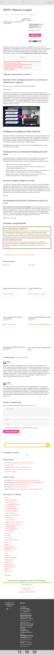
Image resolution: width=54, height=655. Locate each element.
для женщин (24, 615)
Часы (5, 573)
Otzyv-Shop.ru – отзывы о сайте (20, 484)
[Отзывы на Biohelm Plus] (39, 275)
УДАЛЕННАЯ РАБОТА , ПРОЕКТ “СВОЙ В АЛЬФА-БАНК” (17, 467)
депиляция (21, 611)
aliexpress (23, 606)
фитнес (26, 644)
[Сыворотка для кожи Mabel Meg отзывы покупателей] (39, 304)
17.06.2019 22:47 (10, 363)
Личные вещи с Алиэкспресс (12, 515)
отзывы (23, 629)
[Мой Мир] (33, 41)
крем (27, 624)
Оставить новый (21, 357)
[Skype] (40, 41)
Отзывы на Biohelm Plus (34, 288)
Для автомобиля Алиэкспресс (12, 504)
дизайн (28, 611)
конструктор (28, 620)
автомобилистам (24, 608)
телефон (32, 254)
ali (20, 606)
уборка (24, 644)
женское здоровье (25, 617)
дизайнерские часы (23, 613)
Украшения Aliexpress (10, 526)
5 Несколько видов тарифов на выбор (13, 66)
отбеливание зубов (29, 627)
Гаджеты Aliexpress (10, 502)
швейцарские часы (26, 646)
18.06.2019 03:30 (10, 384)
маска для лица (24, 625)
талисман (30, 642)
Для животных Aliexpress (11, 511)
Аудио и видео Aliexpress (11, 499)
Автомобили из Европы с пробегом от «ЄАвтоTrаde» (17, 469)
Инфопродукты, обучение (10, 548)
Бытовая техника (8, 537)
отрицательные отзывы (9, 254)
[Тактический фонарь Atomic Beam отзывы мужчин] (14, 304)
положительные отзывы (20, 254)
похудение (29, 637)
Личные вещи (7, 555)
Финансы (6, 568)
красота (22, 624)
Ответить (5, 378)
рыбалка (22, 641)
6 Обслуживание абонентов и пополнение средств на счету (18, 67)
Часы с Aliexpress (9, 531)
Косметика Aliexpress (10, 513)
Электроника (23, 14)
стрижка (26, 642)
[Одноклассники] (31, 41)
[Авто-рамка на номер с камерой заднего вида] (39, 334)
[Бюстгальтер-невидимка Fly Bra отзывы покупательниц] (14, 334)
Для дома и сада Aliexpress (12, 508)
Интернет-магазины (9, 546)
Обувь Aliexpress (9, 517)
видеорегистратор (23, 610)
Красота (6, 553)
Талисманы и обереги (9, 566)
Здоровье (6, 544)
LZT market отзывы (9, 465)
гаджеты (28, 610)
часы (21, 646)
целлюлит (30, 644)
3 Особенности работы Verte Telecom (12, 63)
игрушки (31, 618)
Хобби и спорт (7, 571)
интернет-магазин (23, 620)
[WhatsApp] (39, 41)
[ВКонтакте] (29, 41)
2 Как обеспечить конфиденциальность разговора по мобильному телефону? (22, 61)
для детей (29, 613)
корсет (29, 622)
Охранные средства (15, 14)
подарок (27, 632)
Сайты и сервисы (8, 564)
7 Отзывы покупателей (9, 69)
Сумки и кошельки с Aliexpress (12, 524)
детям (25, 611)
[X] (35, 41)
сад (24, 641)
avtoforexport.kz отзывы (10, 471)
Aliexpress (6, 497)
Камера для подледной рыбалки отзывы (14, 288)
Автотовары (7, 533)
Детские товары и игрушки (10, 539)
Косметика (6, 551)
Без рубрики (7, 535)
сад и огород (28, 641)
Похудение (6, 562)
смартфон (28, 254)
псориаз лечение (28, 639)
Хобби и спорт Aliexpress (11, 528)
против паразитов (23, 639)
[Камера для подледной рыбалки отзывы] (14, 275)
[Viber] (37, 41)
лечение (31, 624)
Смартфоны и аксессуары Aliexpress (14, 522)
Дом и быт (6, 542)
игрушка (27, 618)
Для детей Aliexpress (10, 506)
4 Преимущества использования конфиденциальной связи (18, 64)
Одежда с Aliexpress (10, 519)
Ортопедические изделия (10, 557)
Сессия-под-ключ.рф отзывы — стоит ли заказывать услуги (18, 462)
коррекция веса (24, 622)
